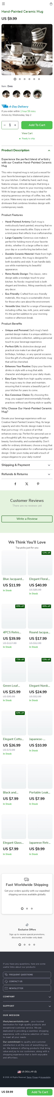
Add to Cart (40, 1092)
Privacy (35, 1077)
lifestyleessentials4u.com (16, 1021)
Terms (29, 1077)
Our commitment (12, 1042)
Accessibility (45, 1077)
